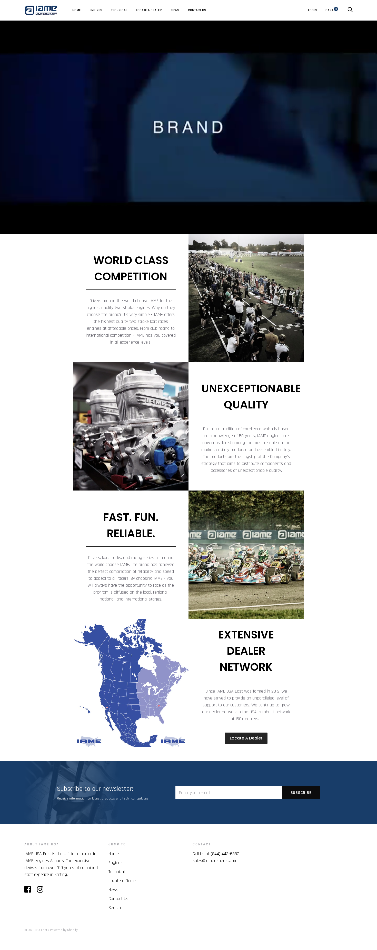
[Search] (350, 10)
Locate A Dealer (149, 10)
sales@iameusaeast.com (215, 861)
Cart (331, 10)
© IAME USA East (35, 930)
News (175, 10)
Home (76, 10)
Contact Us (197, 10)
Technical (119, 10)
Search (114, 908)
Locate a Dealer (122, 881)
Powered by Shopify (64, 930)
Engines (96, 10)
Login (312, 10)
